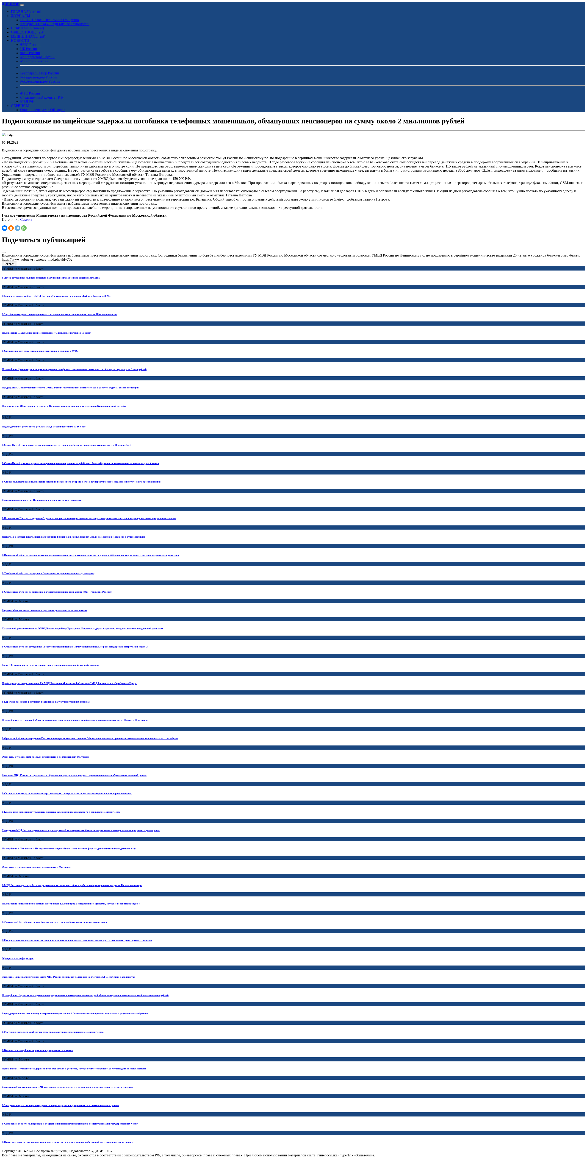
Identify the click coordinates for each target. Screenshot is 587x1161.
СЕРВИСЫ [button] (20, 106)
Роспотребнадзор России (39, 73)
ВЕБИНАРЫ (27, 28)
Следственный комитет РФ (41, 97)
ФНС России (30, 45)
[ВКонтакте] (4, 228)
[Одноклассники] (11, 228)
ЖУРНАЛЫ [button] (20, 16)
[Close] (4, 252)
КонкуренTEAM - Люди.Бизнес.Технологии (54, 24)
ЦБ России (28, 49)
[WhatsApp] (24, 228)
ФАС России (30, 53)
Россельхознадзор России (40, 81)
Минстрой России (34, 61)
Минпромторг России (37, 57)
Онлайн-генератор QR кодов (42, 110)
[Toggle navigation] (22, 5)
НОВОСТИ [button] (20, 40)
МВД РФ (27, 101)
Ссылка (26, 219)
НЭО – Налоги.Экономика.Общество (49, 20)
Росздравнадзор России (38, 77)
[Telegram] (17, 228)
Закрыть (9, 264)
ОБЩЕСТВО (27, 32)
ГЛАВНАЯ (26, 12)
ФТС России (30, 93)
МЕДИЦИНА (28, 36)
